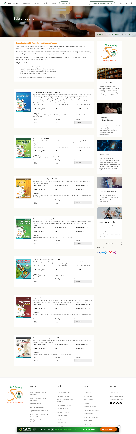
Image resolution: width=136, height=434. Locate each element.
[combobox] (41, 122)
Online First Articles (90, 407)
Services (36, 3)
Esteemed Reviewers (91, 417)
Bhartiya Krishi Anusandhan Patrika (46, 259)
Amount (77, 119)
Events (64, 3)
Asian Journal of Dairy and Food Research (49, 338)
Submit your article (116, 396)
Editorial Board (88, 414)
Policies (45, 3)
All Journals (26, 3)
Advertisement (88, 424)
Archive (86, 403)
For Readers (61, 419)
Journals (102, 34)
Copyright (60, 426)
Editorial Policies (62, 409)
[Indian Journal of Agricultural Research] (23, 102)
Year (35, 119)
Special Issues (88, 399)
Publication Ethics (63, 396)
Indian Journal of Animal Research (46, 92)
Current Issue (88, 396)
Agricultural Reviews (41, 138)
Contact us (109, 243)
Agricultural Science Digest (43, 219)
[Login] (131, 3)
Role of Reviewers (63, 412)
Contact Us (114, 392)
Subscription (88, 421)
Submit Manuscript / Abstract (102, 3)
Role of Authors (62, 416)
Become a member (116, 399)
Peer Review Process (64, 405)
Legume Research (40, 298)
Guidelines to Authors (64, 392)
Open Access (61, 423)
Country (57, 119)
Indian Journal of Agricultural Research (48, 179)
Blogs (54, 3)
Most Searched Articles (91, 410)
